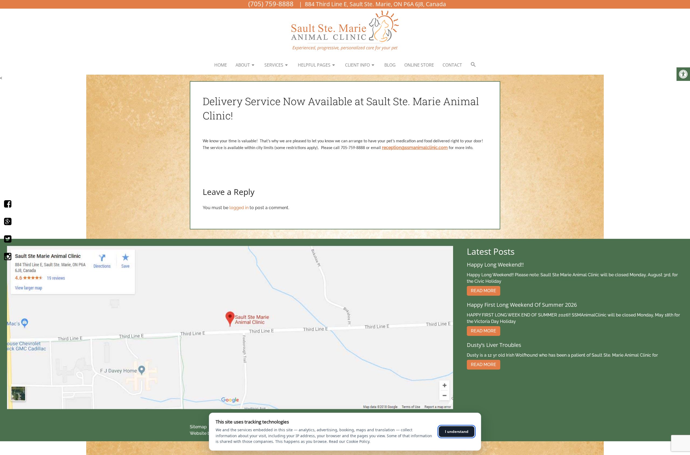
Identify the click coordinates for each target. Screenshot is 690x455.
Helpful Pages (314, 65)
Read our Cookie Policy (349, 441)
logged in (239, 207)
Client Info (357, 65)
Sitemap (198, 426)
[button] (473, 64)
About (243, 65)
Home (220, 65)
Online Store (419, 65)
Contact (452, 65)
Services (273, 65)
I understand (456, 431)
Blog (390, 65)
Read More (483, 290)
